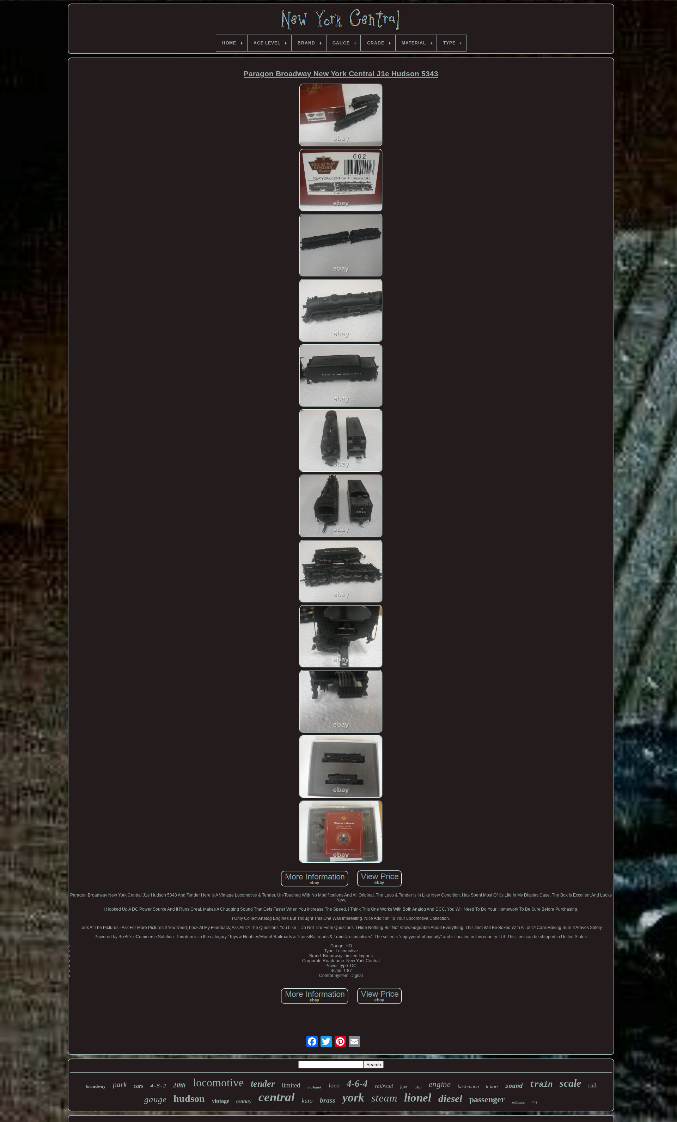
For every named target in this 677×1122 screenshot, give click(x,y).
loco (334, 1085)
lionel (417, 1097)
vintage (220, 1101)
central (276, 1097)
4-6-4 (357, 1083)
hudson (189, 1098)
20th (179, 1085)
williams (518, 1102)
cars (138, 1086)
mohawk (314, 1087)
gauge (155, 1099)
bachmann (468, 1086)
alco (418, 1087)
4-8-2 (158, 1086)
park (120, 1084)
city (535, 1101)
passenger (487, 1099)
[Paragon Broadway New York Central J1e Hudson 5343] (340, 115)
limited (291, 1085)
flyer (404, 1086)
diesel (450, 1098)
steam (384, 1098)
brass (327, 1100)
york (353, 1097)
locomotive (218, 1082)
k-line (492, 1086)
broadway (96, 1086)
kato (307, 1100)
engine (440, 1084)
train (541, 1084)
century (243, 1101)
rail (592, 1085)
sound (514, 1085)
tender (263, 1084)
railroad (384, 1085)
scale (570, 1083)
